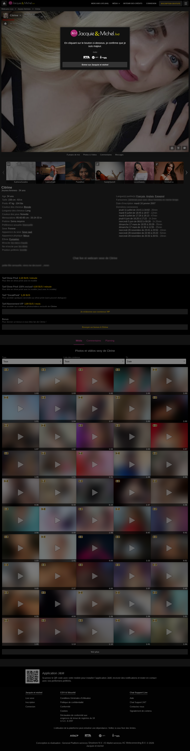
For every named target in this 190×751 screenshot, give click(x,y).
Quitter (95, 52)
